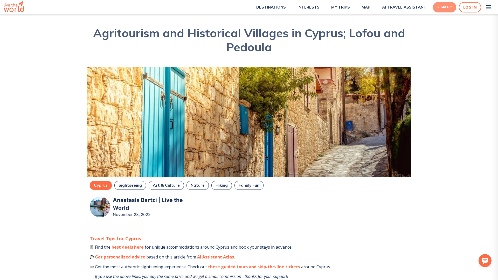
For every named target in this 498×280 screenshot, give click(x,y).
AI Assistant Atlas (215, 257)
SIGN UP (444, 7)
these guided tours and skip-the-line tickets (254, 267)
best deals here (128, 247)
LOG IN (470, 7)
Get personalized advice (120, 257)
